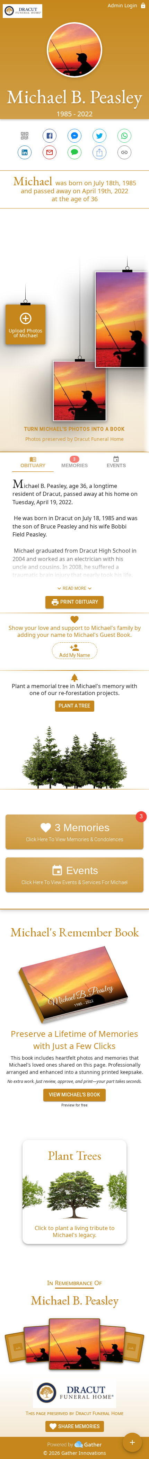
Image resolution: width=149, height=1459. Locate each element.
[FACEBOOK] (49, 136)
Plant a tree (74, 706)
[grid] (74, 341)
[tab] (33, 462)
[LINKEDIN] (25, 152)
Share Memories (78, 1426)
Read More (74, 588)
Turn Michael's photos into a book (74, 429)
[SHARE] (99, 152)
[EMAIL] (49, 152)
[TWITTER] (99, 136)
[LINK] (124, 152)
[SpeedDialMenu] (132, 1442)
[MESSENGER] (74, 136)
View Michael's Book (74, 1094)
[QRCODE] (25, 136)
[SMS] (74, 152)
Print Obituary (78, 602)
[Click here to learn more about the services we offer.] (74, 1394)
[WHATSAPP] (124, 136)
